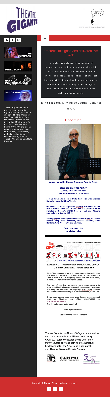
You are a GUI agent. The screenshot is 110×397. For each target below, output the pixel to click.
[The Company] (18, 47)
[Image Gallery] (18, 91)
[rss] (6, 40)
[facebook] (12, 40)
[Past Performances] (18, 75)
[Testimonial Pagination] (68, 109)
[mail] (18, 40)
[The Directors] (18, 62)
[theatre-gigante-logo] (21, 7)
